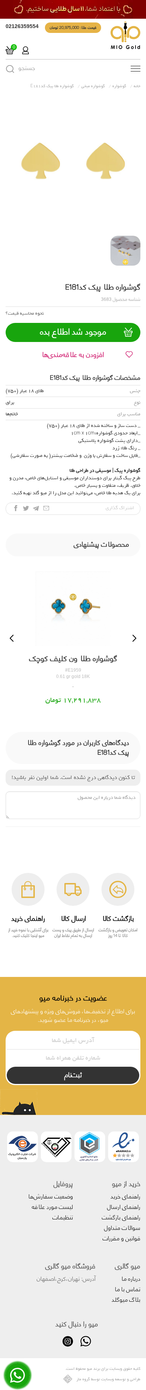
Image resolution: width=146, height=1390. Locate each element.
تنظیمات (62, 1216)
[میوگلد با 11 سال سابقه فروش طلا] (73, 9)
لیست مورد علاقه (52, 1206)
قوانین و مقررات (121, 1237)
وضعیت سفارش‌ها (50, 1195)
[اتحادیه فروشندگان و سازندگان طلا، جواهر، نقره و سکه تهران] (56, 1148)
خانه (137, 86)
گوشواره (119, 86)
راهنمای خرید (125, 1195)
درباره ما (131, 1277)
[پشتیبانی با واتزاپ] (18, 1380)
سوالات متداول (122, 1227)
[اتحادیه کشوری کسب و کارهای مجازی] (90, 1148)
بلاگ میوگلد (126, 1298)
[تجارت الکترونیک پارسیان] (22, 1148)
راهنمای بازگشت (121, 1216)
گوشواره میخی (93, 86)
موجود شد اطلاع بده (73, 331)
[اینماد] (123, 1148)
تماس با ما (127, 1288)
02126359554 (22, 26)
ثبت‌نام (73, 1074)
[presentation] (11, 638)
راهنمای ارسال (123, 1206)
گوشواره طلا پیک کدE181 (52, 86)
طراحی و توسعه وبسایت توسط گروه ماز (108, 1379)
